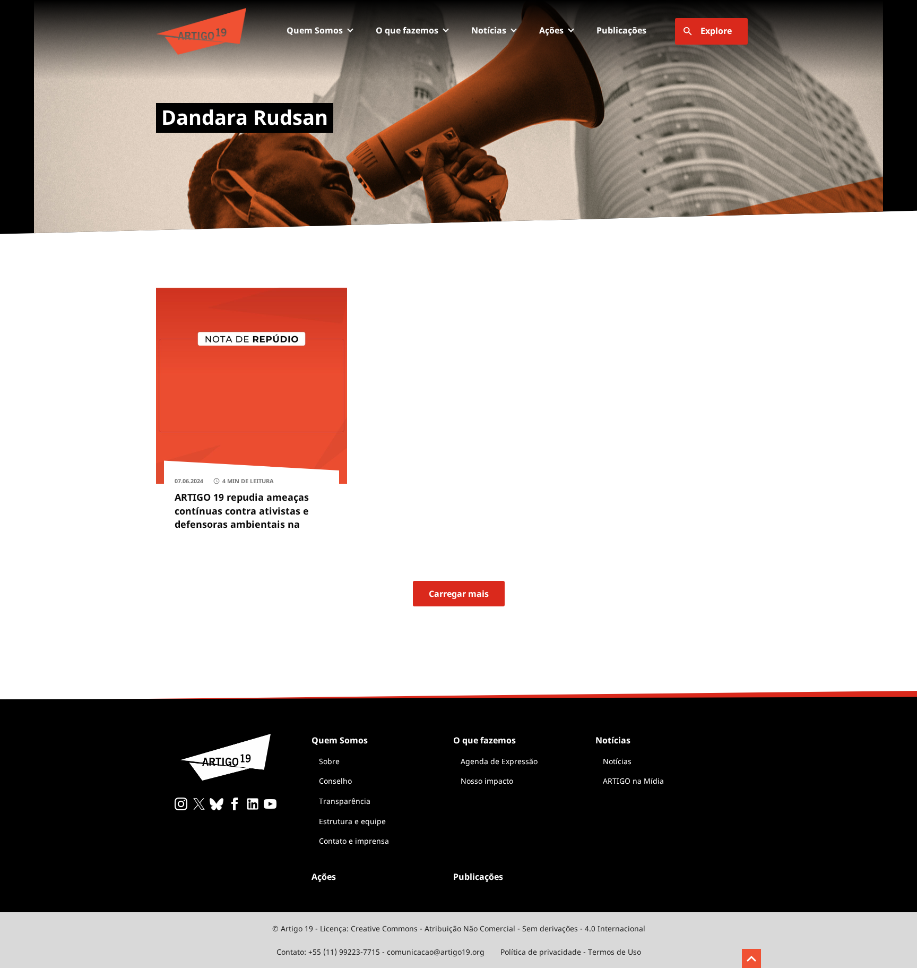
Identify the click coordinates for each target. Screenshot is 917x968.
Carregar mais (459, 593)
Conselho (335, 781)
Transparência (344, 801)
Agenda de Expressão (499, 761)
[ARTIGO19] (201, 31)
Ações (551, 30)
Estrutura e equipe (352, 821)
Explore (716, 31)
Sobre (329, 761)
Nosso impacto (487, 781)
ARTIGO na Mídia (633, 781)
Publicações (621, 30)
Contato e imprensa (354, 841)
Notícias (617, 761)
